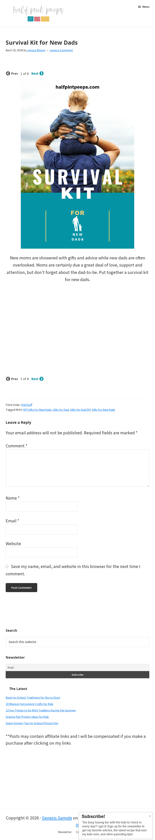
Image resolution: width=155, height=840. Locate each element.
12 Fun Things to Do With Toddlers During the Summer (41, 710)
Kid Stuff (26, 405)
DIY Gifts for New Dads (37, 410)
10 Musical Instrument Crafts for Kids (29, 704)
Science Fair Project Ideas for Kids (27, 717)
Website (13, 543)
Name (13, 498)
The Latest (18, 688)
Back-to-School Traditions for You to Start (33, 697)
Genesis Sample (57, 818)
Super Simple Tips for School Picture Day (32, 723)
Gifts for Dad (61, 410)
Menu (145, 6)
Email (12, 521)
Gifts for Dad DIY (80, 410)
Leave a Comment (61, 50)
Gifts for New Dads (103, 410)
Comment (16, 446)
